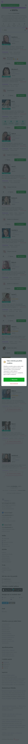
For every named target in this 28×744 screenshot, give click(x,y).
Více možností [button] (14, 383)
